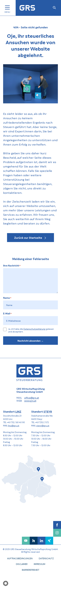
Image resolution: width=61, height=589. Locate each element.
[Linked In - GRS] (41, 541)
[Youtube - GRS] (26, 541)
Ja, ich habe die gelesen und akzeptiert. (31, 330)
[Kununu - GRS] (34, 541)
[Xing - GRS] (49, 541)
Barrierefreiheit (30, 569)
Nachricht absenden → (30, 340)
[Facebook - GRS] (57, 525)
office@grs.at (31, 397)
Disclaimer (22, 564)
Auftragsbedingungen (20, 558)
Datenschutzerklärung (34, 328)
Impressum (39, 564)
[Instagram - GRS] (57, 533)
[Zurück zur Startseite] (27, 8)
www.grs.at (30, 400)
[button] (5, 583)
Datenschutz (46, 558)
